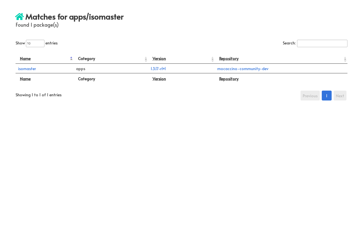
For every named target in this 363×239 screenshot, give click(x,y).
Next (340, 95)
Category (86, 58)
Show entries (37, 42)
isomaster (27, 68)
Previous (310, 95)
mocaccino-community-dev (242, 68)
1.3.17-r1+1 (158, 68)
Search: (289, 42)
